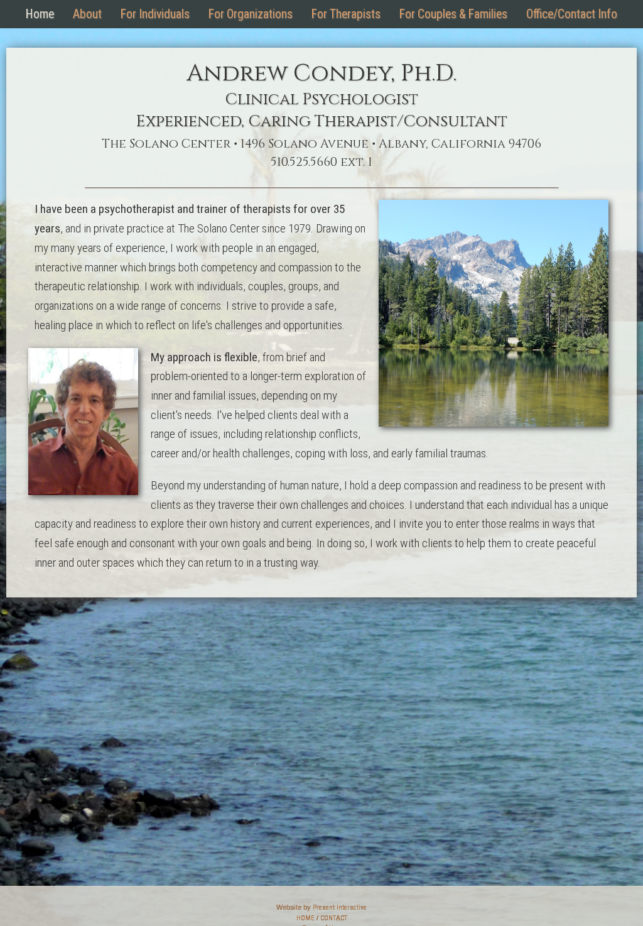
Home (40, 14)
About (87, 14)
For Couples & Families (453, 14)
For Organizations (250, 14)
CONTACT (333, 918)
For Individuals (155, 14)
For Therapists (346, 14)
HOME (305, 918)
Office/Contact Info (571, 14)
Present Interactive (340, 907)
